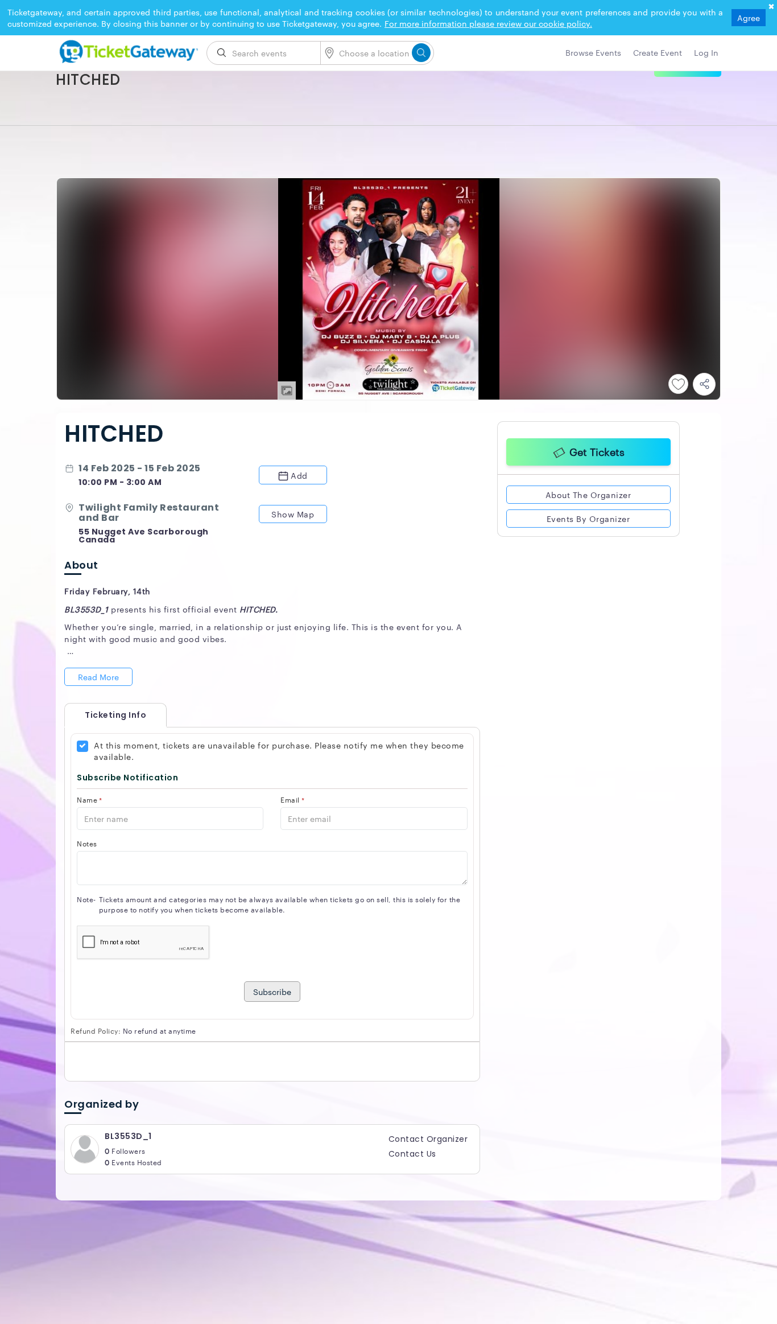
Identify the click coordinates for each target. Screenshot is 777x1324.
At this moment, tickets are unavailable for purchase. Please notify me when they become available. (279, 750)
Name (89, 799)
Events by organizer (588, 517)
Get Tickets (597, 449)
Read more (98, 676)
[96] (126, 49)
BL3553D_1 (128, 1136)
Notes (87, 843)
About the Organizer (588, 493)
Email (292, 799)
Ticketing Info (104, 715)
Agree (748, 17)
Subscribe (272, 991)
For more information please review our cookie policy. (488, 23)
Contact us (412, 1153)
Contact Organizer (428, 1139)
